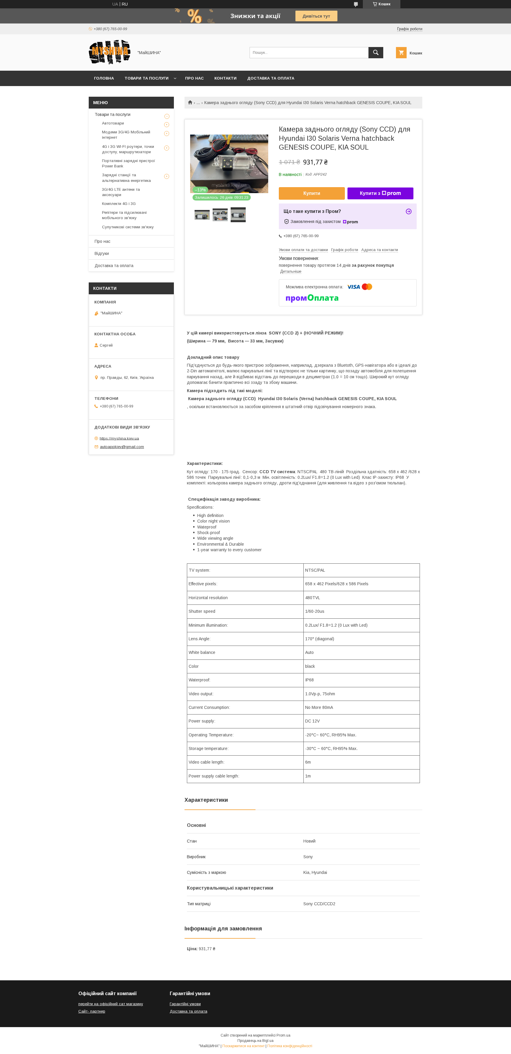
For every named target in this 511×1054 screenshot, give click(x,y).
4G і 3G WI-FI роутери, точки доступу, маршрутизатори (128, 149)
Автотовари (113, 123)
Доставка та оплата (270, 78)
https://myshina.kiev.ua (119, 438)
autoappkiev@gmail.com (122, 446)
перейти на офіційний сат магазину (110, 1004)
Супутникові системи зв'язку (128, 227)
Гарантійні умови (185, 1004)
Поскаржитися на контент (243, 1046)
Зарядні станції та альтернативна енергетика (126, 177)
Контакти (225, 78)
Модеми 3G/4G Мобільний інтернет (126, 135)
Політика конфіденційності (289, 1046)
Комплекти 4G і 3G (119, 203)
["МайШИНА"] (109, 63)
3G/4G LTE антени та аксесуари (121, 192)
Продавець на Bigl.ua (255, 1041)
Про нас (194, 78)
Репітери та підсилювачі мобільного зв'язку (124, 215)
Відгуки (102, 253)
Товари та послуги (146, 78)
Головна (104, 78)
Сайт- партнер (91, 1011)
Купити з (370, 193)
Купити (311, 193)
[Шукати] (375, 52)
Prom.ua (283, 1035)
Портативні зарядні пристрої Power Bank (128, 163)
